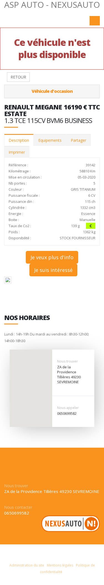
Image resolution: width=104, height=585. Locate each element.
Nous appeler (68, 407)
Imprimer (17, 152)
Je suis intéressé (53, 270)
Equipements (50, 140)
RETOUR (18, 77)
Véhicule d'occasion (52, 91)
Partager (78, 140)
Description (19, 140)
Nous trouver (67, 361)
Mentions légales (60, 565)
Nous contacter (18, 507)
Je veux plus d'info (52, 257)
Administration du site (26, 565)
